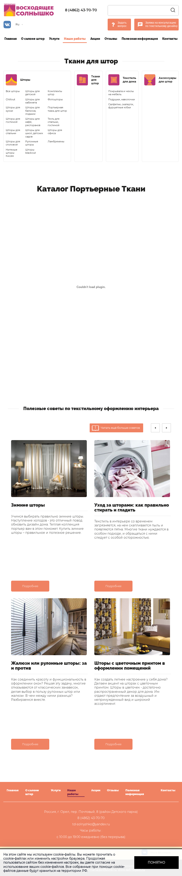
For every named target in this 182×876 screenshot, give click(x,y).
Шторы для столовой (13, 143)
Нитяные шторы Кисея (11, 153)
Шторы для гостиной (13, 120)
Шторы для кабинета (32, 101)
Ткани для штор (95, 80)
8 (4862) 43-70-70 (81, 10)
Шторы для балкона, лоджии (32, 110)
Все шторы (13, 91)
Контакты (170, 38)
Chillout (10, 99)
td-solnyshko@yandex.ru (91, 824)
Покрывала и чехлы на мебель (121, 93)
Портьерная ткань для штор (57, 109)
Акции (95, 38)
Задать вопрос (122, 24)
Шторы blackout (30, 151)
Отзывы (111, 38)
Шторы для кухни (13, 109)
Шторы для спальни (13, 132)
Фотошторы (55, 99)
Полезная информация (140, 38)
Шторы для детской (32, 93)
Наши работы (75, 38)
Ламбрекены (56, 141)
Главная (10, 38)
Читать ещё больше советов (120, 427)
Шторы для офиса (55, 132)
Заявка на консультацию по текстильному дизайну (161, 24)
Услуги (54, 38)
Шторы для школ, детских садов (34, 133)
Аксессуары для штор (167, 79)
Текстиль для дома (129, 79)
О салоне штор (33, 38)
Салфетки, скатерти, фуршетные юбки (121, 106)
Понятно (156, 862)
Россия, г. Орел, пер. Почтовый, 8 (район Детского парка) (91, 812)
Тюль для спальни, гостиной (53, 122)
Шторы (25, 79)
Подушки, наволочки (121, 99)
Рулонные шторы (31, 143)
